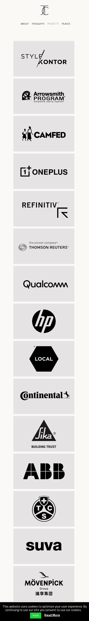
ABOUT (25, 24)
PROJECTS (53, 24)
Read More (52, 615)
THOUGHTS (38, 24)
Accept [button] (35, 615)
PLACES (66, 24)
